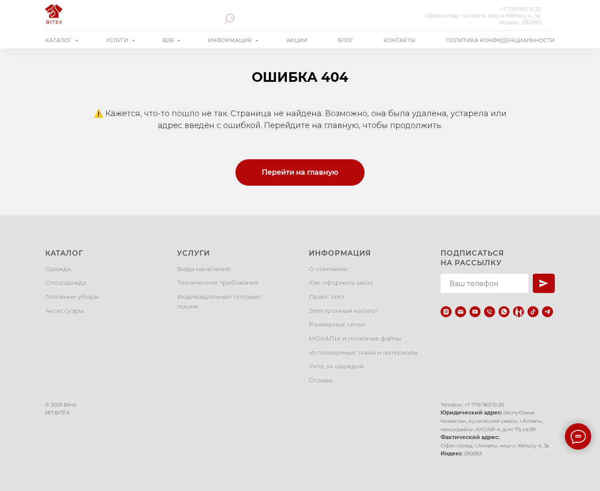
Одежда (58, 269)
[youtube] (475, 311)
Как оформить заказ (341, 282)
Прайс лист (327, 296)
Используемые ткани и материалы (363, 352)
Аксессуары (64, 311)
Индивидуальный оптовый (219, 296)
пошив (188, 306)
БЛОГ (345, 40)
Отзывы (321, 380)
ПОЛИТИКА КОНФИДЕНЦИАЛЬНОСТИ (500, 40)
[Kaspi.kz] (518, 311)
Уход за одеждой (336, 366)
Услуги (193, 253)
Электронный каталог (343, 311)
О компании (328, 269)
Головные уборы (72, 296)
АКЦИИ (296, 40)
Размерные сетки (337, 324)
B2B (169, 40)
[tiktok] (533, 311)
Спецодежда (65, 282)
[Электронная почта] (460, 311)
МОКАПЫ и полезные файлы (355, 338)
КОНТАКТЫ (399, 40)
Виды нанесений (204, 269)
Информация (340, 253)
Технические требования (217, 282)
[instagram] (446, 311)
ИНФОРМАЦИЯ (230, 40)
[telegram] (547, 311)
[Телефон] (489, 311)
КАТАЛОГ (59, 40)
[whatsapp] (504, 311)
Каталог (64, 253)
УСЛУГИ (118, 40)
